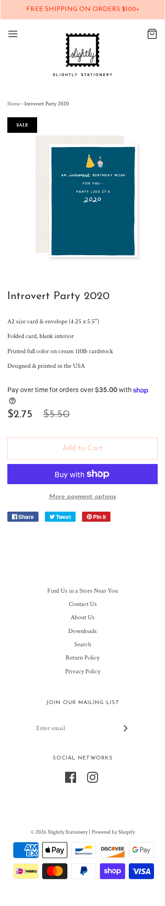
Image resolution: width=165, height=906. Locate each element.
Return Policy (82, 658)
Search (82, 644)
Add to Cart (82, 448)
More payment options (82, 496)
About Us (82, 617)
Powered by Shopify (113, 832)
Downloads (82, 631)
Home (13, 103)
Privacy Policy (82, 671)
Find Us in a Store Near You (82, 591)
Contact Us (83, 604)
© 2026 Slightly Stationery (59, 832)
